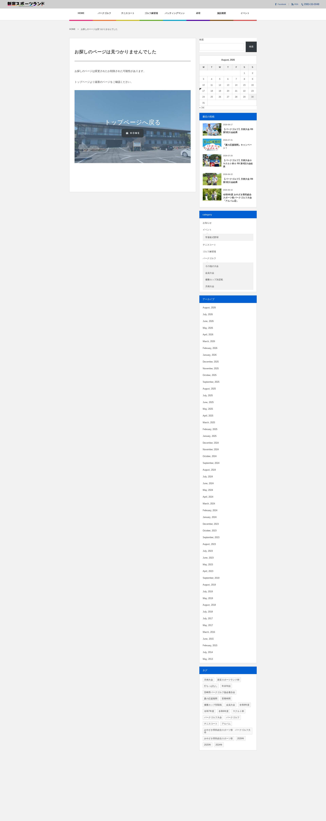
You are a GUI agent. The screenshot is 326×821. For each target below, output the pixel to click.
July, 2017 (208, 618)
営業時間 (226, 698)
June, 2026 (208, 321)
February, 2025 (210, 429)
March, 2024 (209, 503)
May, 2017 (208, 625)
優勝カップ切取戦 (213, 705)
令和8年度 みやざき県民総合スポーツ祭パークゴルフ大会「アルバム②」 (237, 197)
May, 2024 (208, 490)
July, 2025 (208, 395)
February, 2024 (210, 510)
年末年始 (226, 686)
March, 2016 (209, 632)
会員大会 (209, 273)
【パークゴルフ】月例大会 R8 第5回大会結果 (238, 131)
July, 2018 (208, 611)
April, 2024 (208, 497)
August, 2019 (209, 584)
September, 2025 (211, 382)
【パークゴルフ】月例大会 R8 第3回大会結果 (238, 180)
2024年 (218, 744)
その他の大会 (212, 266)
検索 (201, 39)
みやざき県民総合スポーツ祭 (218, 738)
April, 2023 (208, 571)
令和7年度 (209, 711)
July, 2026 (208, 314)
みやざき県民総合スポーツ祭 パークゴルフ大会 (227, 731)
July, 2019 (208, 591)
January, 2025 (209, 436)
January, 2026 (209, 355)
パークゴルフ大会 (213, 717)
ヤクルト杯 (238, 711)
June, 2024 (208, 483)
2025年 (207, 744)
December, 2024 (211, 443)
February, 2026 (210, 348)
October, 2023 (209, 530)
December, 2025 (211, 361)
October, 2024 (209, 456)
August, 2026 (209, 307)
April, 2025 (208, 415)
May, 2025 (208, 409)
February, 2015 (210, 645)
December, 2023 (211, 524)
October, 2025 (209, 375)
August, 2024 (209, 470)
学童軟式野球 (212, 237)
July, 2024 (208, 476)
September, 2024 (211, 463)
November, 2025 (211, 368)
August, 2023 (209, 544)
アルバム (226, 723)
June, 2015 (208, 639)
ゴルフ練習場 (209, 251)
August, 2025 (209, 388)
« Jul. (202, 107)
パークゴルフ (209, 258)
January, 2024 (209, 517)
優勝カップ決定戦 (214, 279)
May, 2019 (208, 598)
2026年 (240, 738)
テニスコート (209, 245)
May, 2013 (208, 659)
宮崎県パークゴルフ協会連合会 (219, 692)
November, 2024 (211, 449)
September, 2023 (211, 537)
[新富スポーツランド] (26, 4)
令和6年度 (224, 711)
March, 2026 (209, 341)
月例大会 (209, 286)
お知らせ (207, 223)
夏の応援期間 (210, 698)
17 (203, 91)
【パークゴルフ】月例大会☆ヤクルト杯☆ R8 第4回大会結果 (238, 163)
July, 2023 (208, 551)
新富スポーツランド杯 (228, 679)
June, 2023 (208, 557)
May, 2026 (208, 328)
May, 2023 (208, 564)
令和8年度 (244, 705)
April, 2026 (208, 334)
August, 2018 (209, 605)
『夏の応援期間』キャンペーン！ (237, 146)
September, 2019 (211, 578)
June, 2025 (208, 402)
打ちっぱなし (210, 686)
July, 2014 (208, 652)
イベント (207, 229)
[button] (133, 133)
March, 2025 (209, 422)
